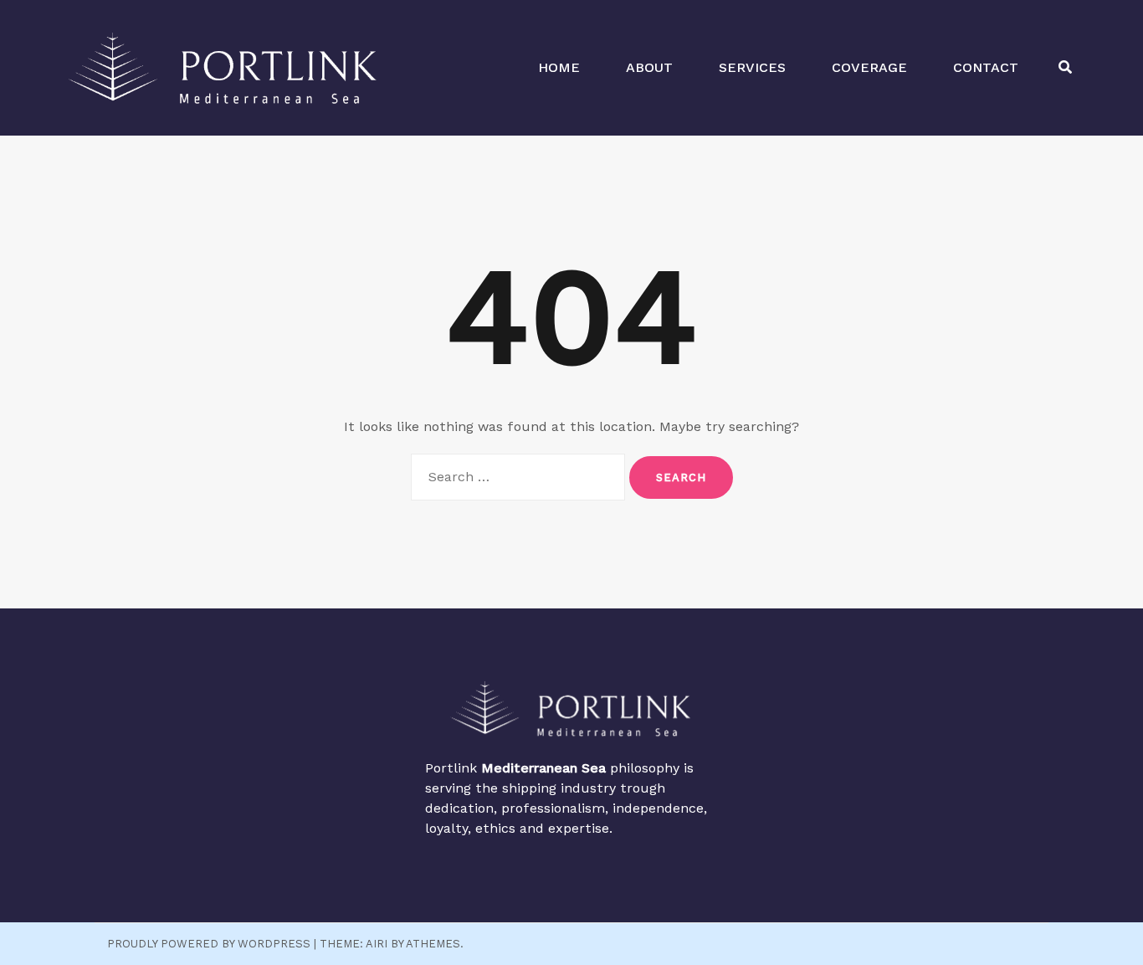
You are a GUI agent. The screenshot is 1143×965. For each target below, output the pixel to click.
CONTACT (985, 67)
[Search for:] (518, 477)
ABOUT (649, 67)
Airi (376, 943)
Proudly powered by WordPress (208, 943)
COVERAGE (869, 67)
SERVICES (752, 67)
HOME (559, 67)
